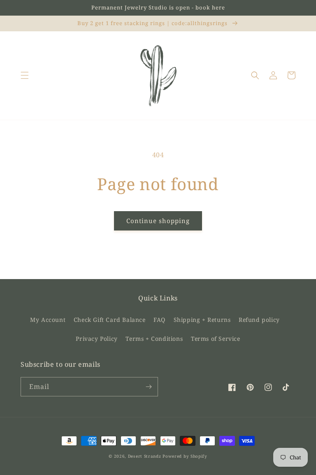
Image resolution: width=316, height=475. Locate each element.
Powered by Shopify (185, 456)
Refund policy (259, 320)
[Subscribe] (148, 386)
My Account (47, 320)
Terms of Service (215, 338)
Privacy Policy (96, 338)
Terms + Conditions (154, 338)
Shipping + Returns (202, 320)
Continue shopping (158, 221)
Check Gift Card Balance (110, 320)
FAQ (159, 320)
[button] (25, 75)
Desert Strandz (144, 456)
